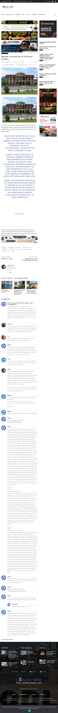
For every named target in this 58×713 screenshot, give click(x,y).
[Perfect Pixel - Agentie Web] (48, 37)
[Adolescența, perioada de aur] (23, 663)
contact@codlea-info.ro (32, 688)
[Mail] (10, 272)
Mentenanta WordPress (46, 698)
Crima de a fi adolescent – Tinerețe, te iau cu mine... (31, 653)
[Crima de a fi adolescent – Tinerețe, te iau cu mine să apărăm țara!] (23, 653)
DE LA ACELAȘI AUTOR (21, 278)
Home (13, 694)
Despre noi (25, 1)
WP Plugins (34, 700)
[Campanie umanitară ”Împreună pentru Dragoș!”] (4, 664)
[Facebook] (46, 1)
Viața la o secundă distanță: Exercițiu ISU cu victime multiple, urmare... (47, 66)
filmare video (12, 249)
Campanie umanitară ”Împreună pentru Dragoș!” (13, 664)
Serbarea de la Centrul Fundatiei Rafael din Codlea (30, 259)
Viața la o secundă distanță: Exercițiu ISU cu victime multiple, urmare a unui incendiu (32, 291)
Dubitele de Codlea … (7, 258)
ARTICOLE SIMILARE (7, 278)
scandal (13, 251)
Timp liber (34, 14)
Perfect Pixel (38, 698)
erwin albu (4, 249)
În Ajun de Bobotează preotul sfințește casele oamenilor (51, 661)
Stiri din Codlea (9, 14)
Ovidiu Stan (7, 62)
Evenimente (17, 14)
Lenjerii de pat (38, 702)
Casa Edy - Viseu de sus (50, 700)
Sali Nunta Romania (41, 700)
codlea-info (18, 247)
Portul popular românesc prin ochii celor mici (5, 291)
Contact (31, 1)
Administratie (42, 14)
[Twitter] (52, 1)
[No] (56, 709)
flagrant (19, 249)
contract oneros (27, 247)
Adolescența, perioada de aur (31, 662)
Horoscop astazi (17, 1)
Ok (29, 710)
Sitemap (33, 694)
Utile (23, 14)
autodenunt (10, 247)
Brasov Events (28, 700)
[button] (54, 14)
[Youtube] (55, 1)
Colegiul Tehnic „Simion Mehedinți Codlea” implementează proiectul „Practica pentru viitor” (19, 292)
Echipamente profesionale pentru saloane (25, 702)
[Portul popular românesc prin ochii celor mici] (6, 285)
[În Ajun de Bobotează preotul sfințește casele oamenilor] (42, 662)
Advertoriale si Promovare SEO (19, 700)
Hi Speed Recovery (27, 249)
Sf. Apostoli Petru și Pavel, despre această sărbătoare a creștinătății (51, 653)
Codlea (3, 288)
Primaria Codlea (5, 251)
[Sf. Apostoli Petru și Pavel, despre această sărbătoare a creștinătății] (42, 653)
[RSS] (49, 1)
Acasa (2, 14)
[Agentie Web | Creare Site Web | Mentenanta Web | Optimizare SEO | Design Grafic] (19, 244)
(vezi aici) (9, 167)
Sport (28, 14)
